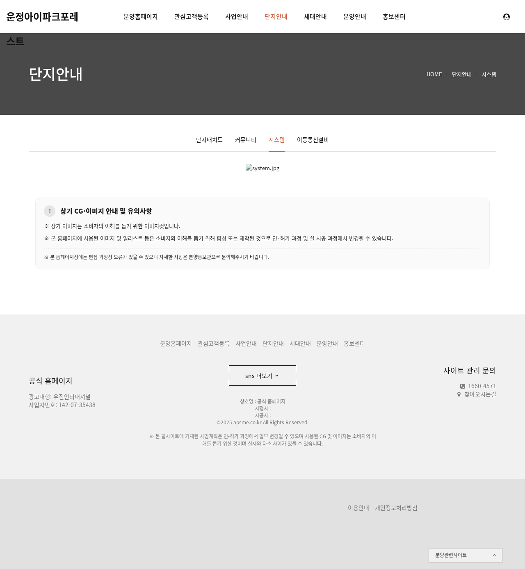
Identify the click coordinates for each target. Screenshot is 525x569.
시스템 (489, 74)
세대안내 (315, 16)
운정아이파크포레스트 (42, 19)
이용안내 (358, 507)
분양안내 (354, 16)
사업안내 (236, 16)
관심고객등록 (191, 16)
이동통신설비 (313, 139)
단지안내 (276, 16)
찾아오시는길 (480, 394)
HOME (434, 74)
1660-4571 (481, 386)
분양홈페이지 (140, 16)
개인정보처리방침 (396, 507)
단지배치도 (209, 139)
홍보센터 (394, 16)
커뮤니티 (245, 139)
